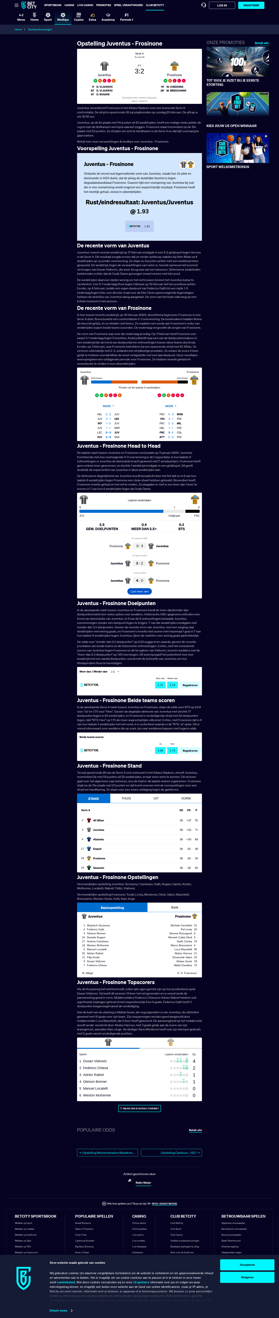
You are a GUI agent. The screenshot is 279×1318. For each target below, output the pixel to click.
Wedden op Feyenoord (26, 1252)
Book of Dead (82, 1252)
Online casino (139, 1223)
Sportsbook (52, 5)
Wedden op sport (23, 1223)
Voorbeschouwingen (40, 29)
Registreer (251, 5)
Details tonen (58, 1310)
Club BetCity (155, 5)
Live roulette (138, 1240)
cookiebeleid (66, 1282)
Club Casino (176, 1234)
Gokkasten (137, 1252)
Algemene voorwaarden (233, 1223)
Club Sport (175, 1228)
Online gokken (139, 1228)
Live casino (85, 5)
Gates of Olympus (84, 1228)
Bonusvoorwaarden (231, 1234)
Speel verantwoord (128, 5)
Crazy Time (80, 1234)
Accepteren (247, 1264)
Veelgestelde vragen (231, 1252)
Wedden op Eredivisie (25, 1234)
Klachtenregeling (230, 1246)
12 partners (141, 1282)
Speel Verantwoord (230, 1240)
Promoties (103, 5)
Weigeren (247, 1277)
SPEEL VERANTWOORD (164, 1203)
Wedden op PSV (23, 1246)
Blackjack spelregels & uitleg (184, 1246)
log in (222, 5)
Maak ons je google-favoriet (141, 1108)
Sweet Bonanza (83, 1223)
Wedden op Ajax (23, 1240)
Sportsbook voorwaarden (234, 1228)
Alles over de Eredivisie (182, 1252)
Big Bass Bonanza (84, 1246)
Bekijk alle (262, 43)
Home (18, 29)
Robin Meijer (143, 1182)
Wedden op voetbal (24, 1228)
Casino (69, 5)
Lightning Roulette (84, 1240)
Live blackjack (139, 1246)
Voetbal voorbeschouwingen (184, 1240)
